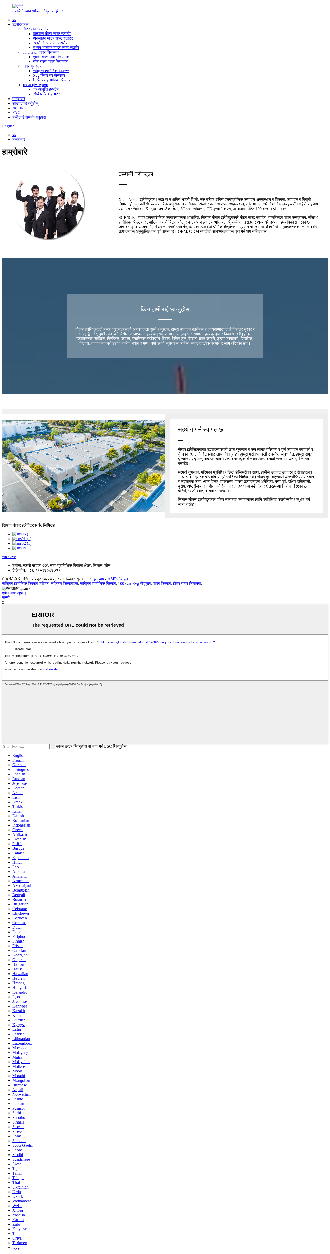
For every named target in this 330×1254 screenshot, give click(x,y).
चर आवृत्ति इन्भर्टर (46, 89)
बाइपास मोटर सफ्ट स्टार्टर (52, 33)
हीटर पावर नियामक (187, 583)
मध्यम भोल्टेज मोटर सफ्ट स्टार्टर (56, 47)
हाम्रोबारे (18, 98)
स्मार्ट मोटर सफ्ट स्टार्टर (50, 43)
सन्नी (6, 597)
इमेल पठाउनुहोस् (14, 593)
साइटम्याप (96, 579)
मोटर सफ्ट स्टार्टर (35, 29)
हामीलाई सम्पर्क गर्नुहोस (29, 117)
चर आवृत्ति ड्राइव (35, 84)
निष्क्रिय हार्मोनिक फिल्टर (51, 80)
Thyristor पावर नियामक (41, 52)
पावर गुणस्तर (32, 66)
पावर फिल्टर (162, 583)
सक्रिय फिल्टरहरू (64, 583)
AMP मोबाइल (118, 579)
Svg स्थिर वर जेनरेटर (49, 75)
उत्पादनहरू (20, 24)
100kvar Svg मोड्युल (134, 583)
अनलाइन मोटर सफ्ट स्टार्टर (53, 38)
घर (14, 20)
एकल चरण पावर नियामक (51, 57)
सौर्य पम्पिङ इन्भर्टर (46, 94)
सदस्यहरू (9, 557)
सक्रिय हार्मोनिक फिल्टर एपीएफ (25, 583)
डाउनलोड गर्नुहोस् (25, 103)
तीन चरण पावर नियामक (50, 61)
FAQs (17, 112)
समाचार (18, 108)
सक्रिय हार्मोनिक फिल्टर (51, 71)
